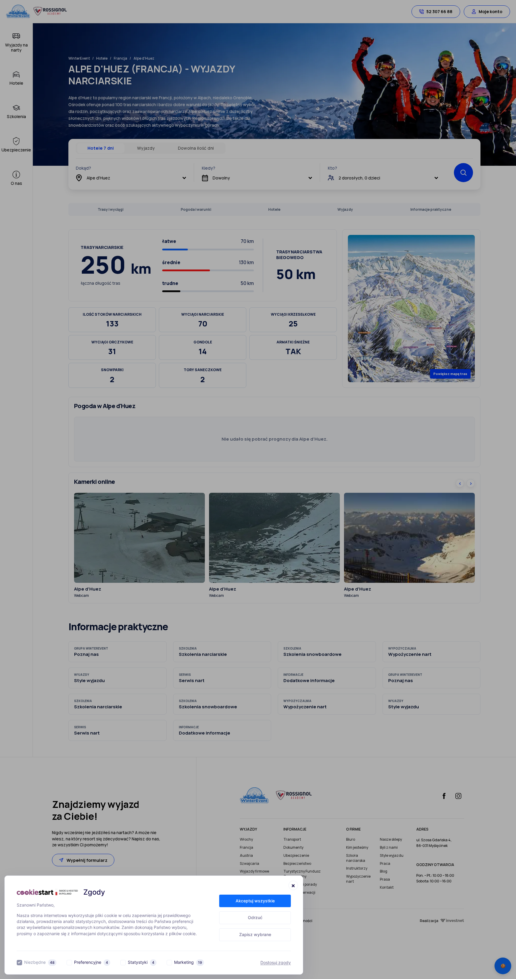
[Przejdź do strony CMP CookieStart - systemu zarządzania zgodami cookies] (47, 892)
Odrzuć (255, 917)
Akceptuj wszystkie (255, 900)
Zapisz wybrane (255, 934)
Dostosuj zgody (275, 962)
